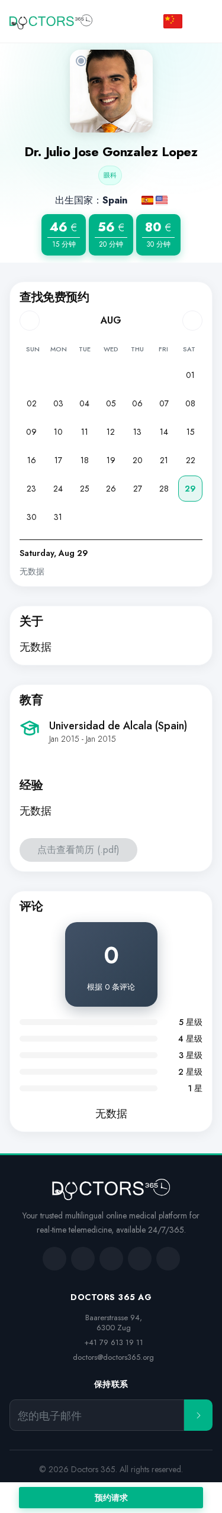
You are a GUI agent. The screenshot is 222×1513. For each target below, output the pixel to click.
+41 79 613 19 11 (113, 1342)
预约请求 (111, 1498)
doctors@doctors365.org (113, 1357)
